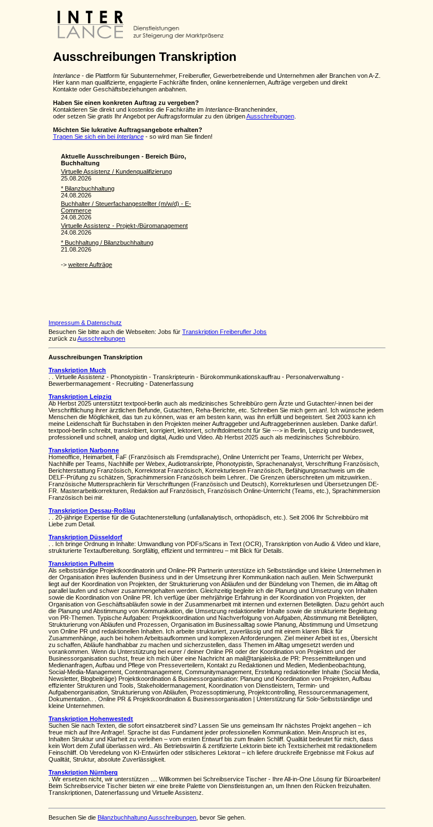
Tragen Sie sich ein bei (98, 136)
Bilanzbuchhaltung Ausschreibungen (147, 817)
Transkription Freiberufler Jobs (224, 331)
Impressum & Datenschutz (85, 322)
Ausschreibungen (270, 116)
